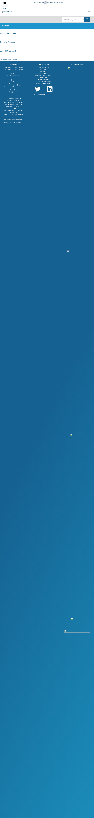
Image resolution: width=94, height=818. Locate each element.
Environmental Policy (43, 83)
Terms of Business (44, 81)
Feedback (43, 77)
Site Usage (43, 69)
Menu (6, 26)
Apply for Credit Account (44, 75)
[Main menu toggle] (89, 11)
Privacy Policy (44, 67)
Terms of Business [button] (7, 42)
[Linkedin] (50, 89)
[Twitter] (38, 89)
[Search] (87, 19)
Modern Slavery (43, 79)
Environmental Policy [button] (8, 60)
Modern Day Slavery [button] (8, 33)
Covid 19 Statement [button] (8, 51)
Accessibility (43, 73)
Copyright (43, 71)
